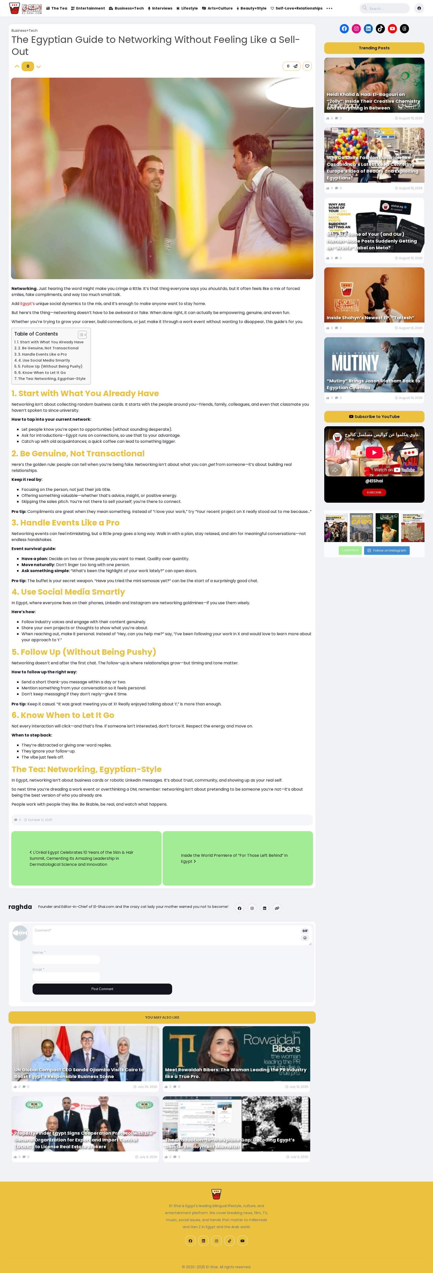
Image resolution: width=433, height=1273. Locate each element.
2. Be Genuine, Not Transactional (48, 348)
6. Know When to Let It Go (42, 372)
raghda (20, 907)
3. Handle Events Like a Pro (42, 354)
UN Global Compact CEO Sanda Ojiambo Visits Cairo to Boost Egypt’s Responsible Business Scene (79, 1073)
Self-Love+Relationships (299, 8)
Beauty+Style (254, 8)
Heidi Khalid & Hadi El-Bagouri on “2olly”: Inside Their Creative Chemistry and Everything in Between (373, 101)
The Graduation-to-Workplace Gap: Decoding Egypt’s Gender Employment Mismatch (230, 1143)
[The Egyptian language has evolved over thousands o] (412, 527)
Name (39, 952)
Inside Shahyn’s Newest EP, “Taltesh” (370, 317)
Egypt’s (27, 303)
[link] (307, 66)
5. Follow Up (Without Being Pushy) (50, 366)
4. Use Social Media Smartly (44, 360)
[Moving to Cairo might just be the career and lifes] (361, 527)
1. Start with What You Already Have (50, 342)
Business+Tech (129, 8)
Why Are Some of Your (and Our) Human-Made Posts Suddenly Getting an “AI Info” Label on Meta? (372, 241)
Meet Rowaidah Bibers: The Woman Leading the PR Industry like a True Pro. (235, 1073)
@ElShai (374, 481)
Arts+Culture (220, 8)
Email (39, 969)
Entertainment (90, 8)
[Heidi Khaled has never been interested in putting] (387, 527)
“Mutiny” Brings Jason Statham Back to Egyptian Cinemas (373, 384)
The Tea (59, 8)
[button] (292, 66)
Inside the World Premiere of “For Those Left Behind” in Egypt (234, 858)
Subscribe (374, 492)
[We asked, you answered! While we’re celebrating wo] (335, 527)
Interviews (162, 8)
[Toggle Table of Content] (79, 335)
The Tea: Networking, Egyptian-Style (51, 378)
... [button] (329, 7)
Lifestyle (189, 8)
